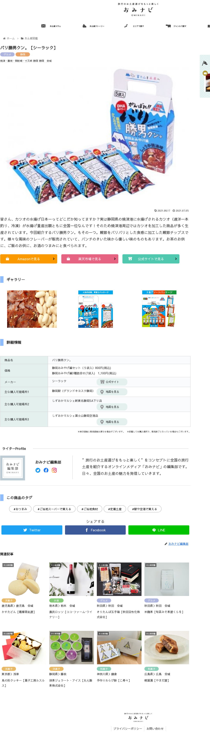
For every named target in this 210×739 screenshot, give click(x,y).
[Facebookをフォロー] (46, 471)
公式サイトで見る (151, 259)
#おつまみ (20, 509)
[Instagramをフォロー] (54, 471)
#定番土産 (115, 509)
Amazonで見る (28, 259)
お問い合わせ (155, 728)
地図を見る (112, 391)
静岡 (22, 54)
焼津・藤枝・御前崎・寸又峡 (16, 60)
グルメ (7, 54)
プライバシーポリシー (127, 728)
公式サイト (112, 381)
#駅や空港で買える (144, 509)
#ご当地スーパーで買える (54, 509)
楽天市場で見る (89, 259)
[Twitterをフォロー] (37, 471)
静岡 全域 (45, 60)
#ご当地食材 (89, 509)
